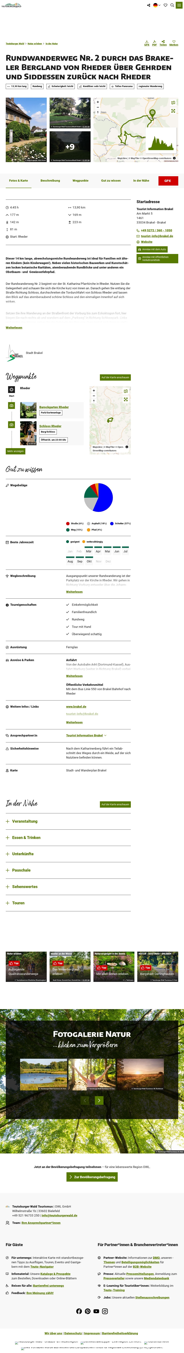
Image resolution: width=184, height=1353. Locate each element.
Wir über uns (53, 1333)
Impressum (92, 1333)
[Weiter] (99, 1100)
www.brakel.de (76, 706)
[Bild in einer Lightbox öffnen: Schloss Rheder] (70, 113)
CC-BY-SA (86, 127)
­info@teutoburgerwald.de (59, 1215)
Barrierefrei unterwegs (48, 1285)
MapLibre (122, 158)
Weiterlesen (14, 327)
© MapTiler (134, 158)
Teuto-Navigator (42, 1266)
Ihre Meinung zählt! (40, 1293)
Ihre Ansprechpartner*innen (41, 1223)
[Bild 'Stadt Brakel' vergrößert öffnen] (14, 353)
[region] (135, 130)
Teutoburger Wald (15, 43)
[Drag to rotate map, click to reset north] (97, 112)
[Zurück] (84, 1100)
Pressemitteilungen (140, 1274)
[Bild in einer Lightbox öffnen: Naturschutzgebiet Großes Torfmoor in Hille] (140, 1074)
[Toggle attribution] (174, 158)
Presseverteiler (114, 1278)
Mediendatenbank (156, 1278)
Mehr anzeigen (15, 451)
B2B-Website (142, 1266)
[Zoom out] (97, 107)
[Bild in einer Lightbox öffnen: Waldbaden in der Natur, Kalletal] (91, 1074)
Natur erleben (35, 43)
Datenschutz (73, 1333)
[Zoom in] (97, 102)
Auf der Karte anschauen (115, 377)
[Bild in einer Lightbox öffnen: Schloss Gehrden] (26, 130)
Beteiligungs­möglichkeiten (140, 1262)
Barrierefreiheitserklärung (120, 1333)
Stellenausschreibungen (152, 1297)
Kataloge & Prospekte (55, 1274)
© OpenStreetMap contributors (155, 158)
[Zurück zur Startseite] (11, 5)
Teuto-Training (114, 1290)
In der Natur (52, 43)
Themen (109, 1262)
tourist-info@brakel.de (82, 714)
